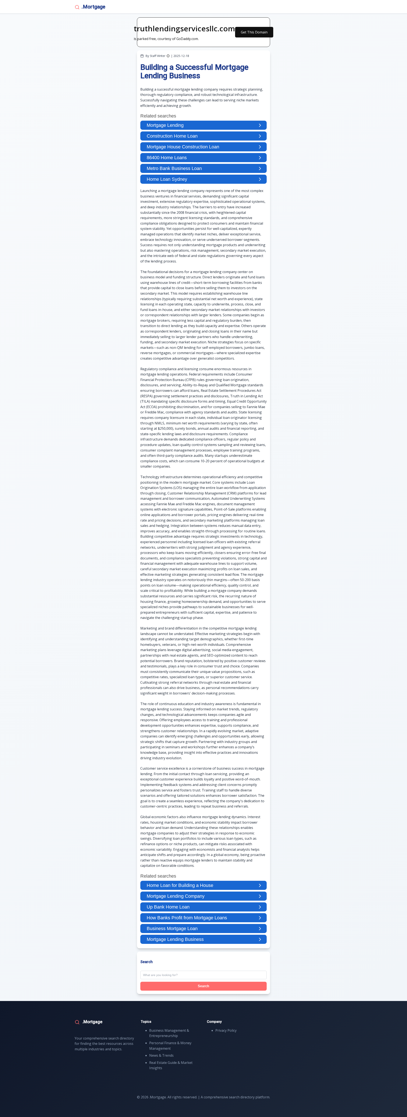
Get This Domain (254, 32)
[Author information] (168, 56)
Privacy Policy (226, 1030)
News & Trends (161, 1055)
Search (203, 986)
